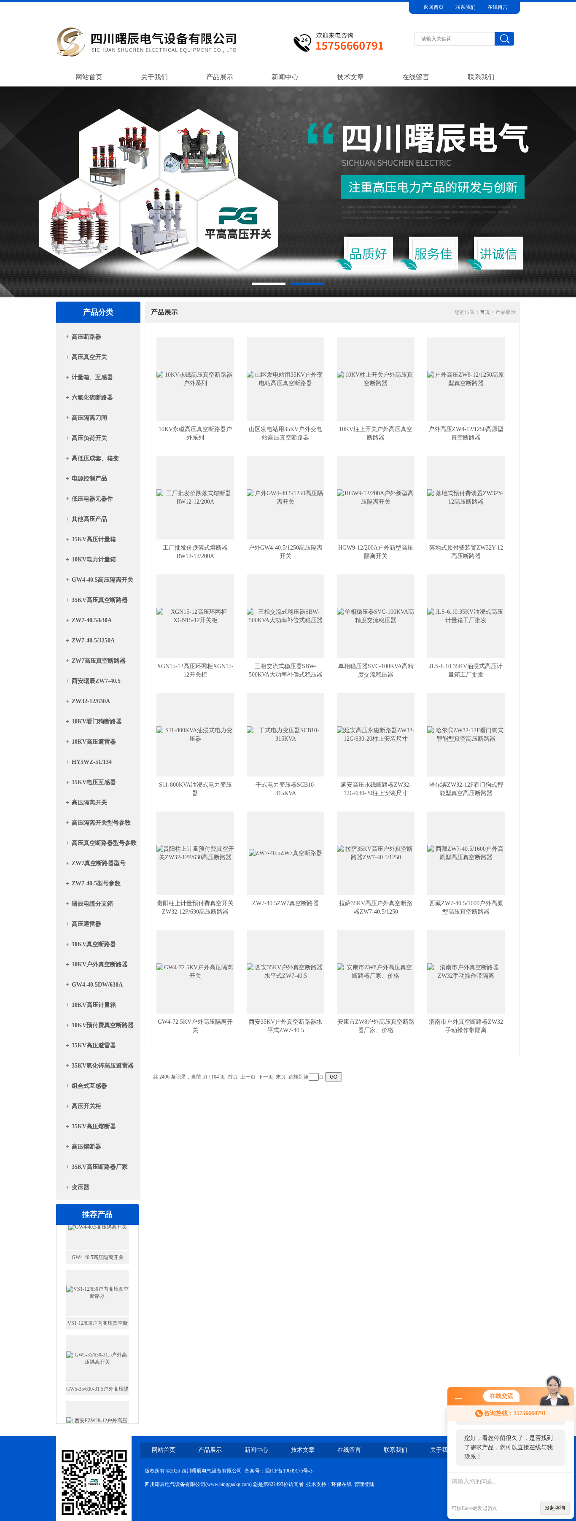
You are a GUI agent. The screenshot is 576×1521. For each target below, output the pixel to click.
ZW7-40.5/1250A (93, 640)
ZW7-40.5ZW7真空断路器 (285, 903)
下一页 (265, 1077)
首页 (485, 312)
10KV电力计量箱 (94, 559)
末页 (281, 1077)
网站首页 (88, 77)
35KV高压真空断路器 (100, 600)
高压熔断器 (86, 1146)
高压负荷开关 (89, 438)
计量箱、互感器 (92, 377)
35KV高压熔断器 (94, 1126)
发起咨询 (555, 1508)
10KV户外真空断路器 (100, 964)
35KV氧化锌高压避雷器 (103, 1066)
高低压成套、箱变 (95, 458)
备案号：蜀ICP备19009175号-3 (278, 1471)
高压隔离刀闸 (89, 418)
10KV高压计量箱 (94, 1005)
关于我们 (154, 77)
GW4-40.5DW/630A (97, 985)
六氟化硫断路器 (92, 397)
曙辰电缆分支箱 (92, 904)
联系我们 (465, 7)
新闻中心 (285, 77)
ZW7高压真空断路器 (99, 661)
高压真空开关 (89, 357)
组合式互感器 (89, 1086)
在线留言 (497, 7)
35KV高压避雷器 (94, 1045)
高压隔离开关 (89, 802)
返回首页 (433, 7)
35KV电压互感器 (94, 782)
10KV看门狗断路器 (97, 721)
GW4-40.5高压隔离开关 (102, 580)
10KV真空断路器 (94, 944)
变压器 (80, 1187)
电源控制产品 (89, 478)
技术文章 (350, 77)
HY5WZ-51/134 (92, 762)
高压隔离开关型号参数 (101, 823)
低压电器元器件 (92, 499)
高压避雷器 (86, 924)
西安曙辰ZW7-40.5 (96, 681)
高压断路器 (86, 337)
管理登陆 (364, 1484)
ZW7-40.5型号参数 (96, 883)
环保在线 (341, 1484)
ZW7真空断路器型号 (99, 863)
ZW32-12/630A (91, 701)
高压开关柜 (86, 1106)
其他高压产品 (89, 519)
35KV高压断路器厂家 (100, 1167)
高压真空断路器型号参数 (104, 843)
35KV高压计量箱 (94, 539)
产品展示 (219, 77)
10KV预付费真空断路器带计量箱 (103, 1027)
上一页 (248, 1077)
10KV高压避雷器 (94, 742)
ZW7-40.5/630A (92, 620)
